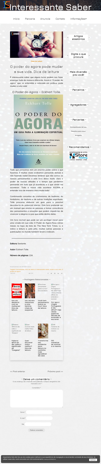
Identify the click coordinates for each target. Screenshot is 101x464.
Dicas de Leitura (36, 61)
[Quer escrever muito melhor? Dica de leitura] (30, 331)
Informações (77, 18)
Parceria (30, 18)
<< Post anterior (17, 371)
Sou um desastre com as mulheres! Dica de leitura (16, 305)
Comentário (36, 388)
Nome (22, 412)
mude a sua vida (55, 269)
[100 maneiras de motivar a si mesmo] (56, 331)
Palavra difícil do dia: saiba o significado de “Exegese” (16, 345)
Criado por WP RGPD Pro (50, 459)
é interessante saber (42, 269)
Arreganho (78, 135)
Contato (60, 18)
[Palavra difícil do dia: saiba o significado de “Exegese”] (17, 331)
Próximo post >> (55, 371)
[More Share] (61, 273)
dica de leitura (30, 269)
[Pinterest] (54, 273)
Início (16, 18)
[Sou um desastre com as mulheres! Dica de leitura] (17, 291)
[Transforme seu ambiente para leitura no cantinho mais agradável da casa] (43, 331)
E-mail (23, 418)
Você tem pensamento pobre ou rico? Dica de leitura (43, 304)
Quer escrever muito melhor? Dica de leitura (29, 345)
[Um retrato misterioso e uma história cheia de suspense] (30, 291)
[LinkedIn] (58, 273)
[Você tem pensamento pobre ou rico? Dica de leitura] (43, 291)
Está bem (93, 460)
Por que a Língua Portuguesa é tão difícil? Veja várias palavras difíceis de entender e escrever (56, 310)
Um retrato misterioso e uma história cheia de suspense (30, 305)
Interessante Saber (50, 6)
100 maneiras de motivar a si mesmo (56, 344)
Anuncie (45, 18)
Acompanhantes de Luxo (78, 127)
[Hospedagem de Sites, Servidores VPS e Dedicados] (78, 156)
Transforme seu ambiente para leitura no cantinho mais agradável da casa (43, 348)
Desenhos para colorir (78, 131)
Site (23, 424)
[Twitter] (51, 273)
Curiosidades (20, 269)
